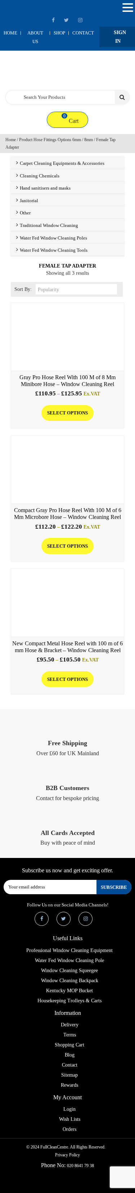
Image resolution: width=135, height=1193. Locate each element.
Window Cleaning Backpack (69, 980)
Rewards (69, 1085)
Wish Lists (69, 1119)
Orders (69, 1129)
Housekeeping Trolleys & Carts (69, 1000)
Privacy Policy (67, 1154)
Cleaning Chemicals (39, 175)
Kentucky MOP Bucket (69, 990)
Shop (59, 33)
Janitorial (29, 200)
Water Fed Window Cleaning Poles (53, 238)
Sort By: (23, 289)
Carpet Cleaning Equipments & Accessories (62, 163)
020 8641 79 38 (80, 1165)
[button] (127, 8)
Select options (67, 413)
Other (25, 212)
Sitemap (69, 1075)
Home (10, 33)
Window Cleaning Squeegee (69, 970)
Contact (83, 33)
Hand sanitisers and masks (45, 188)
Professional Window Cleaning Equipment (69, 950)
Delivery (69, 1024)
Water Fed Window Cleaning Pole (69, 960)
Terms (69, 1035)
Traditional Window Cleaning (49, 225)
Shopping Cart (69, 1045)
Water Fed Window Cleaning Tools (53, 250)
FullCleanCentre (54, 1147)
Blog (70, 1055)
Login (69, 1109)
